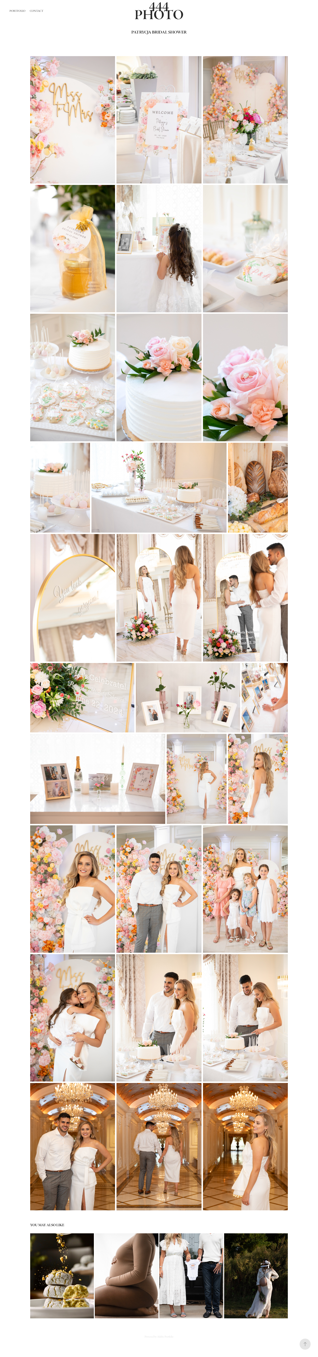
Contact (36, 11)
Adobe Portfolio (165, 1336)
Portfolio (17, 11)
